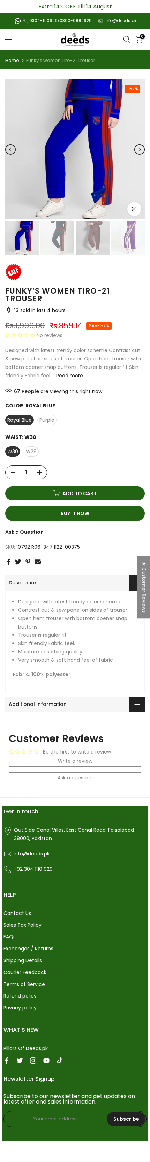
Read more (69, 375)
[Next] (139, 149)
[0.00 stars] (21, 335)
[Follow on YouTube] (46, 1060)
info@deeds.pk (120, 20)
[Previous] (10, 149)
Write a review (75, 760)
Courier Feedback (24, 972)
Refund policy (20, 995)
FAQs (9, 936)
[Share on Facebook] (8, 562)
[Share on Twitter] (18, 562)
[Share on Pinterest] (28, 562)
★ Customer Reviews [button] (144, 587)
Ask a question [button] (75, 777)
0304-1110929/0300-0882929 (60, 20)
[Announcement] (75, 6)
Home (12, 60)
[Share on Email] (38, 562)
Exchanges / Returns (28, 948)
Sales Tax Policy (22, 925)
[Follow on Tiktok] (60, 1060)
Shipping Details (22, 960)
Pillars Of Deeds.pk (25, 1048)
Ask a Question (24, 532)
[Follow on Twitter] (20, 1060)
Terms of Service (24, 984)
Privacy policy (20, 1007)
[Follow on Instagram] (33, 1060)
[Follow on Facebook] (6, 1060)
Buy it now (75, 513)
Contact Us (17, 913)
